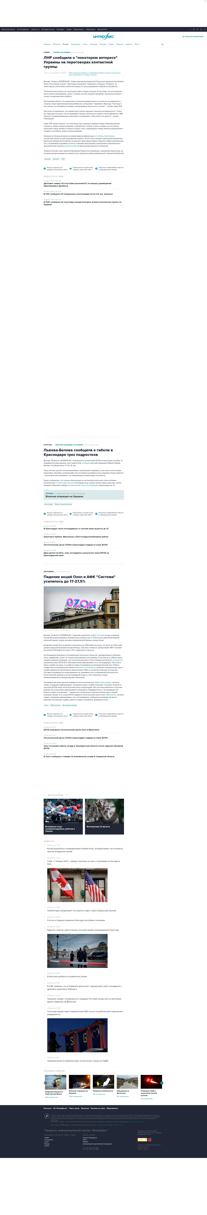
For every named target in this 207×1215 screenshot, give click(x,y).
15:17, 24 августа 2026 (60, 221)
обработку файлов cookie (136, 1122)
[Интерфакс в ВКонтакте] (90, 1148)
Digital (111, 44)
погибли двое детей (64, 483)
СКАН (85, 1140)
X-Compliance (48, 1140)
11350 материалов (75, 1096)
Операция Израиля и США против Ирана (54, 1093)
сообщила (86, 463)
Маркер (46, 1144)
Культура (93, 44)
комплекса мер (70, 146)
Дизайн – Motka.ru (143, 1149)
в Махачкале (111, 695)
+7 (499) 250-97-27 (118, 1125)
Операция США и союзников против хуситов (149, 1093)
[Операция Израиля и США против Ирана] (55, 1089)
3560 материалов (51, 1097)
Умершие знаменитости (103, 1091)
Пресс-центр (74, 1108)
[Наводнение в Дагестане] (127, 1088)
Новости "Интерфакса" (90, 1138)
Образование (90, 29)
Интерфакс (103, 36)
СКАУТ (46, 1142)
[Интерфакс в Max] (97, 1148)
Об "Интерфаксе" (23, 29)
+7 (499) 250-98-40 (102, 1125)
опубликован (74, 299)
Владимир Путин (51, 366)
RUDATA (85, 1142)
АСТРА (46, 1146)
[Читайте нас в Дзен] (84, 1148)
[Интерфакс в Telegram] (87, 1148)
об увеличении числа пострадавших (83, 485)
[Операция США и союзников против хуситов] (151, 1088)
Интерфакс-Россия (48, 29)
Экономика (75, 44)
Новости (119, 44)
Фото (137, 44)
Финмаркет (60, 29)
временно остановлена (85, 667)
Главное (47, 44)
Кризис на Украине (61, 52)
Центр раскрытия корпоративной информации (97, 1144)
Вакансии (85, 1108)
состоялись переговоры (104, 136)
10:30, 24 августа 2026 (62, 572)
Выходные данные (143, 1147)
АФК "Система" (98, 635)
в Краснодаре (105, 682)
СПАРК (46, 1138)
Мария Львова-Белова (63, 504)
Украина (48, 159)
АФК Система (55, 705)
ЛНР (63, 159)
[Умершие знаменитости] (103, 1088)
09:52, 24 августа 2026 (91, 445)
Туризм (68, 29)
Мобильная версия (8, 29)
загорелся (116, 660)
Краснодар (49, 504)
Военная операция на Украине (69, 445)
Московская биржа (69, 705)
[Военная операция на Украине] (79, 1088)
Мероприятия (102, 29)
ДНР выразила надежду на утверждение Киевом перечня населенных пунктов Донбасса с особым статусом (94, 74)
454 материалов (99, 1094)
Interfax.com (35, 29)
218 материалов (146, 1099)
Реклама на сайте (98, 1108)
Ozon (46, 705)
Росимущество (64, 366)
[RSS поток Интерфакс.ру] (94, 1148)
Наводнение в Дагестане (123, 1092)
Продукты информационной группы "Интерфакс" (76, 1130)
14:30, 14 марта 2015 (77, 52)
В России (56, 44)
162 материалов (123, 1096)
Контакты (47, 1108)
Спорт (85, 44)
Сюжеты (128, 44)
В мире (66, 44)
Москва (103, 44)
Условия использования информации (149, 1145)
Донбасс (56, 159)
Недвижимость (78, 29)
